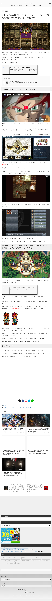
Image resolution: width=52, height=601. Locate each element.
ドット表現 (27, 407)
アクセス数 (4, 560)
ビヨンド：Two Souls (36, 560)
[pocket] (26, 400)
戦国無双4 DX (12, 563)
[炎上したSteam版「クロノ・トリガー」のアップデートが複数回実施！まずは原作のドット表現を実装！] (29, 400)
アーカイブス (10, 560)
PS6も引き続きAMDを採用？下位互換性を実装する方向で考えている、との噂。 (19, 551)
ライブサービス (5, 563)
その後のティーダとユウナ (40, 557)
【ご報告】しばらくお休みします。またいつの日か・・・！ (14, 548)
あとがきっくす (8, 83)
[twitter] (19, 400)
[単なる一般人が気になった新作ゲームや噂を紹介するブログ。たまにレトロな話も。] (26, 3)
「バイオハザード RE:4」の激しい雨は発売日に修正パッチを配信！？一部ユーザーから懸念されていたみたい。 (38, 429)
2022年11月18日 (9, 557)
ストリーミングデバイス (25, 560)
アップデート (5, 407)
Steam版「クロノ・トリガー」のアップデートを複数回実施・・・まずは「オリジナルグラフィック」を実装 (21, 82)
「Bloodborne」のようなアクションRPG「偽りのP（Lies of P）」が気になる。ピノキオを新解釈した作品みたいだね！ (13, 474)
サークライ (17, 560)
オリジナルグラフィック (20, 407)
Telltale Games (30, 557)
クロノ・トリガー (12, 407)
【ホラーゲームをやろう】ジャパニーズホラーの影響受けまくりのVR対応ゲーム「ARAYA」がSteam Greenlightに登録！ (38, 451)
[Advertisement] (12, 369)
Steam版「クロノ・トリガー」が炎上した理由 (12, 81)
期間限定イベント (20, 563)
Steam (4, 405)
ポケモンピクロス (46, 560)
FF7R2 (23, 557)
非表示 (9, 78)
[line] (32, 400)
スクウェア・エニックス (34, 407)
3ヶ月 (3, 557)
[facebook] (23, 400)
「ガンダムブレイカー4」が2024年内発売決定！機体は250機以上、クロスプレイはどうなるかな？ (13, 429)
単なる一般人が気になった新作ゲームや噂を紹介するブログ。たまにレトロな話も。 (26, 595)
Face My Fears (17, 557)
